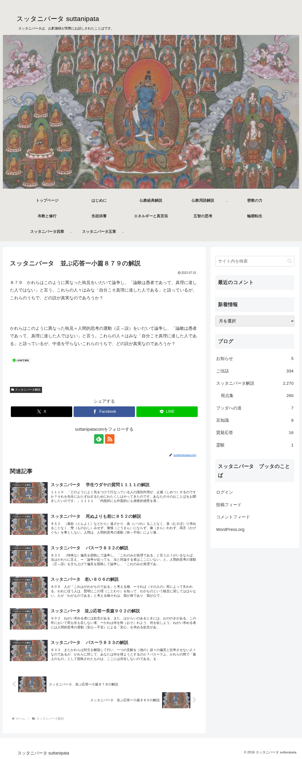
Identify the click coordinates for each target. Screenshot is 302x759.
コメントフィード (233, 517)
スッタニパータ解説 (28, 389)
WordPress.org (230, 529)
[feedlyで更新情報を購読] (99, 439)
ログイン (224, 492)
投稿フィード (229, 504)
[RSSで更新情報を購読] (109, 439)
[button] (289, 261)
